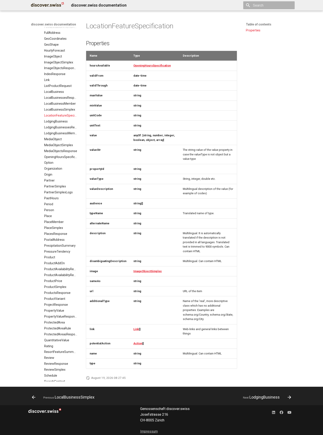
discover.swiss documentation (53, 24)
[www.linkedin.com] (273, 412)
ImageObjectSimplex (147, 271)
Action (137, 343)
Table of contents (258, 24)
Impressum (149, 431)
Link (136, 329)
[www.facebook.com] (281, 412)
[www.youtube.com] (289, 412)
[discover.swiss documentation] (47, 5)
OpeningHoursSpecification (152, 65)
